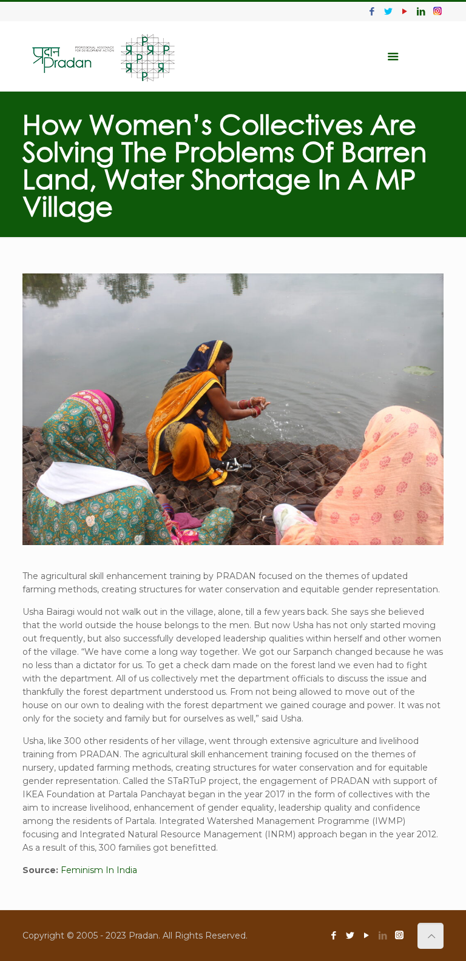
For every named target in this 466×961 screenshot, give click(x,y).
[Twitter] (388, 11)
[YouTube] (405, 11)
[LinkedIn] (421, 11)
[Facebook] (372, 11)
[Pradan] (104, 56)
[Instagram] (437, 11)
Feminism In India (99, 870)
